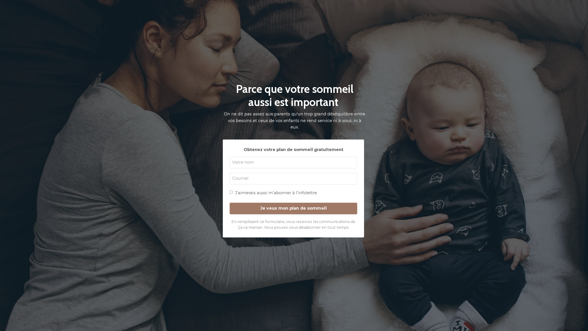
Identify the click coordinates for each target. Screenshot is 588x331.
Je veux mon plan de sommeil (293, 208)
